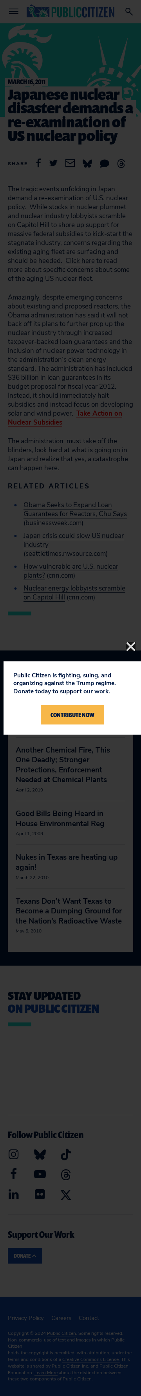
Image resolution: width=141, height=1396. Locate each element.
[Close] (131, 647)
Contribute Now (72, 714)
